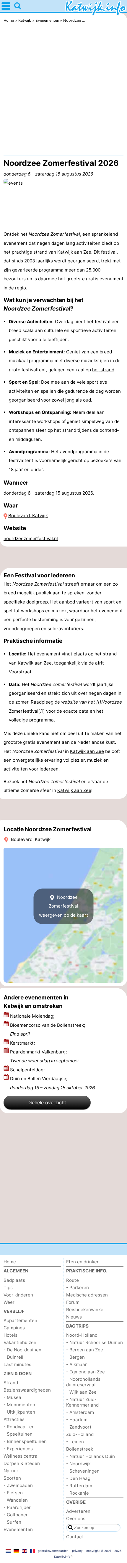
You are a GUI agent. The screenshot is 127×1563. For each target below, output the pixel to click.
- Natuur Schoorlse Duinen (94, 1342)
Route (72, 1280)
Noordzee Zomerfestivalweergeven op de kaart (63, 906)
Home (10, 1261)
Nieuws (74, 1317)
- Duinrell (13, 1357)
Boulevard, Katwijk (28, 515)
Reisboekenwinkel (85, 1309)
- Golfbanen (16, 1515)
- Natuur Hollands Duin (90, 1456)
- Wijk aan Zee (81, 1392)
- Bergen (75, 1357)
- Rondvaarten (19, 1426)
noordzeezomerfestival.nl (31, 538)
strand (40, 252)
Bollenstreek (79, 1449)
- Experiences (18, 1448)
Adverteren (78, 1511)
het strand (103, 369)
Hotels (10, 1335)
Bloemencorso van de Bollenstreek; (47, 1029)
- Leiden (75, 1441)
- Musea (12, 1397)
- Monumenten (19, 1404)
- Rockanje (77, 1493)
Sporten (12, 1478)
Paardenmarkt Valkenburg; (44, 1056)
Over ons (75, 1518)
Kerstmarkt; (23, 1043)
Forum (72, 1302)
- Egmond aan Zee (85, 1372)
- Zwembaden (18, 1485)
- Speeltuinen (18, 1434)
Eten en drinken (83, 1261)
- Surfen (12, 1522)
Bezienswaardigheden (27, 1390)
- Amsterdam (80, 1412)
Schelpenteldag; (28, 1070)
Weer (9, 1302)
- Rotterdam (79, 1485)
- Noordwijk (78, 1463)
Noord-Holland (81, 1335)
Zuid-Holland (80, 1434)
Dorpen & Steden (22, 1463)
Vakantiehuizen (20, 1342)
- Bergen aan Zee (84, 1350)
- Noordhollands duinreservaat (83, 1381)
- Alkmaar (76, 1364)
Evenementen (18, 1529)
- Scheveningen (83, 1471)
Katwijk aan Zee (74, 252)
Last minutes (17, 1364)
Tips (8, 1287)
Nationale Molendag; (33, 1016)
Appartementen (20, 1320)
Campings (14, 1328)
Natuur (11, 1470)
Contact (74, 1537)
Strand (11, 1382)
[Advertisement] (63, 91)
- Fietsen (13, 1492)
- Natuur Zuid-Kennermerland (82, 1402)
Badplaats (14, 1280)
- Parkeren (77, 1287)
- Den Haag (78, 1478)
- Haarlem (76, 1419)
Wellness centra (21, 1456)
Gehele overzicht (47, 1102)
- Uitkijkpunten (19, 1412)
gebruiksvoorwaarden (53, 1550)
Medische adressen (87, 1295)
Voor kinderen (18, 1295)
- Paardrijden (18, 1507)
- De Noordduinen (22, 1350)
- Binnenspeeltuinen (25, 1441)
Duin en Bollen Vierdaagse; (52, 1083)
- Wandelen (16, 1500)
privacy (77, 1550)
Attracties (14, 1419)
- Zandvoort (79, 1427)
